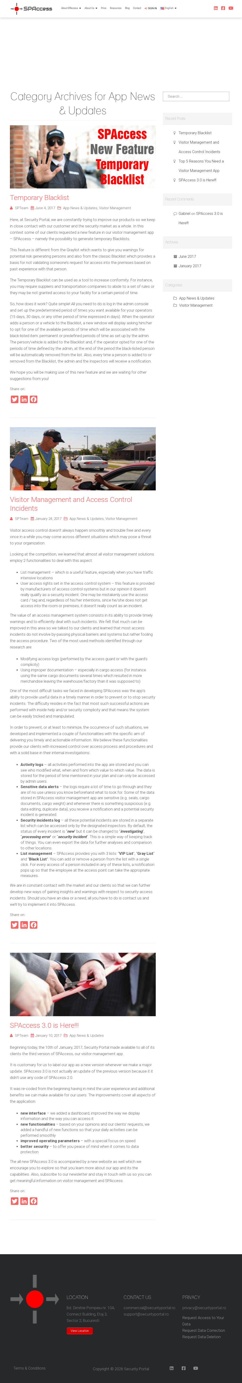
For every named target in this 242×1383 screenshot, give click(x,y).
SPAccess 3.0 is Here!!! (44, 1025)
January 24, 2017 (48, 519)
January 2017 (190, 266)
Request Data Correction (203, 1330)
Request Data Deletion (201, 1337)
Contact (137, 8)
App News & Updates (80, 208)
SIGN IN (152, 8)
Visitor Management (115, 208)
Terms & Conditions (29, 1368)
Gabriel (184, 213)
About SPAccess (69, 8)
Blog (127, 8)
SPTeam (21, 208)
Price (103, 8)
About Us (89, 8)
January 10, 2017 (48, 1035)
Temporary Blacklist (39, 197)
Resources (115, 8)
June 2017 (187, 256)
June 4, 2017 (45, 208)
